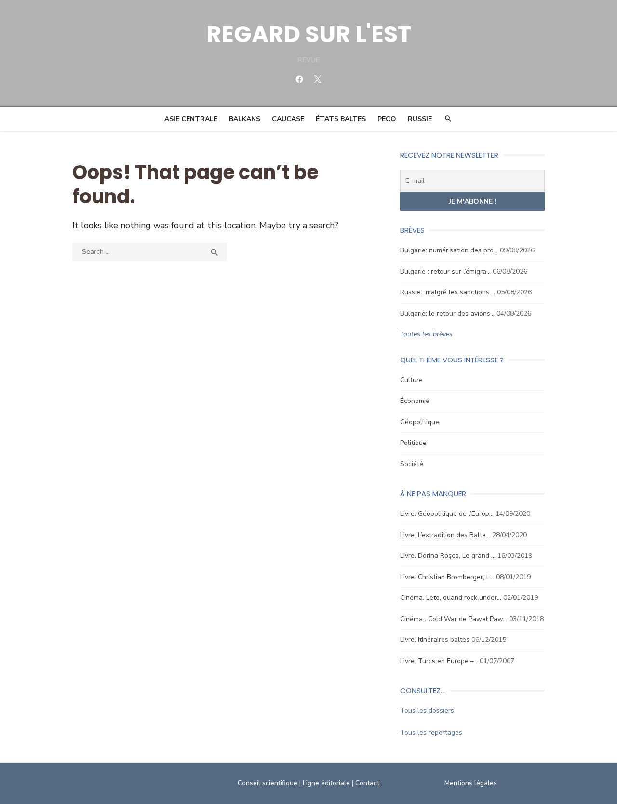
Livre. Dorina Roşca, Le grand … (448, 555)
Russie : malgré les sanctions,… (447, 292)
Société (411, 464)
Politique (413, 442)
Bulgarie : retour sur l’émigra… (445, 271)
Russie (420, 119)
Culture (411, 380)
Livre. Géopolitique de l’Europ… (447, 513)
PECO (386, 119)
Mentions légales (470, 783)
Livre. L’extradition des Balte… (445, 535)
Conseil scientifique (267, 783)
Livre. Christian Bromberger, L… (447, 577)
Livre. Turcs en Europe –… (439, 660)
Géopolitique (419, 422)
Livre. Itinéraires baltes (434, 639)
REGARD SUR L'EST (308, 34)
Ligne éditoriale (326, 783)
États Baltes (341, 119)
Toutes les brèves (426, 334)
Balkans (244, 119)
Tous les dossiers (427, 710)
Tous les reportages (431, 732)
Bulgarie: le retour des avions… (447, 313)
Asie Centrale (190, 119)
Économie (414, 400)
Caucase (288, 119)
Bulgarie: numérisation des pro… (449, 250)
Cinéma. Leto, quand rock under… (450, 597)
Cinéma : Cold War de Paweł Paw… (453, 619)
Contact (367, 783)
